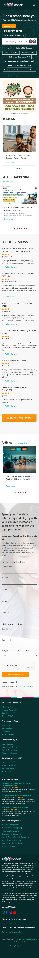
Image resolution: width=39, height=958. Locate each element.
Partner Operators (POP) (12, 828)
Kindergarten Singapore (11, 834)
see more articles (24, 120)
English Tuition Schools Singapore (15, 837)
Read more (10, 162)
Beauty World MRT (9, 765)
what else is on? (7, 182)
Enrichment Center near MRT (19, 57)
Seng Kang (6, 725)
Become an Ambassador (12, 932)
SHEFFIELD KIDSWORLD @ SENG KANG (15, 807)
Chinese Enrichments (10, 753)
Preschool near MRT (11, 53)
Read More (9, 219)
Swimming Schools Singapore (14, 843)
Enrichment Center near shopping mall (19, 61)
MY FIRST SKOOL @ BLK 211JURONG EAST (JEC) (17, 795)
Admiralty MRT (8, 707)
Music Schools (7, 744)
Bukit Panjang (7, 728)
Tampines (6, 731)
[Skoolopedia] (13, 5)
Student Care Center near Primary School (19, 70)
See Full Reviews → (9, 267)
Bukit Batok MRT (8, 768)
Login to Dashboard (10, 923)
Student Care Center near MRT (19, 66)
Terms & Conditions (26, 686)
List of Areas (8, 734)
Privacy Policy (14, 946)
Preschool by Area (28, 53)
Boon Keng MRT (8, 713)
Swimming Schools (9, 747)
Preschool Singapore (10, 825)
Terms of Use (24, 946)
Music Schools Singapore (12, 840)
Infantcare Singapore (10, 831)
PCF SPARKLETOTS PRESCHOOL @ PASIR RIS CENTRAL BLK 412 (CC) (16, 784)
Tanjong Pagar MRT (9, 710)
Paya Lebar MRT (8, 762)
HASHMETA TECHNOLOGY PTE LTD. (25, 939)
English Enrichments (10, 750)
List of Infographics (11, 846)
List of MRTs (8, 716)
